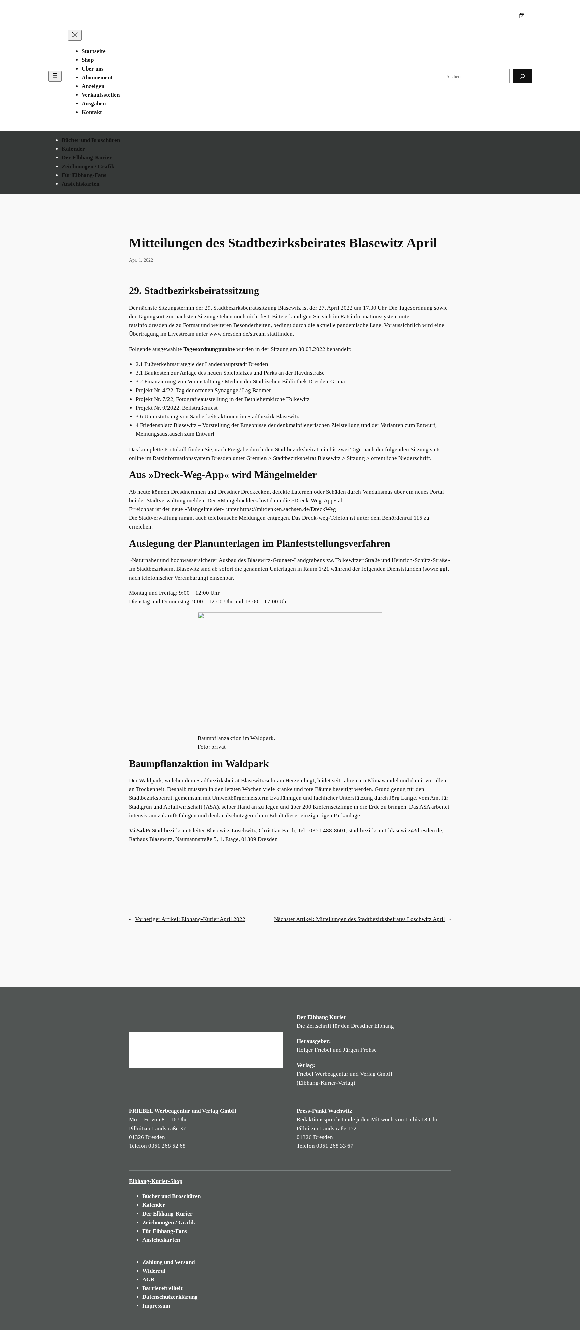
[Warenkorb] (523, 16)
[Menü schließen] (75, 35)
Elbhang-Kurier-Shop (155, 1181)
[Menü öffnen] (55, 76)
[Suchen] (522, 76)
